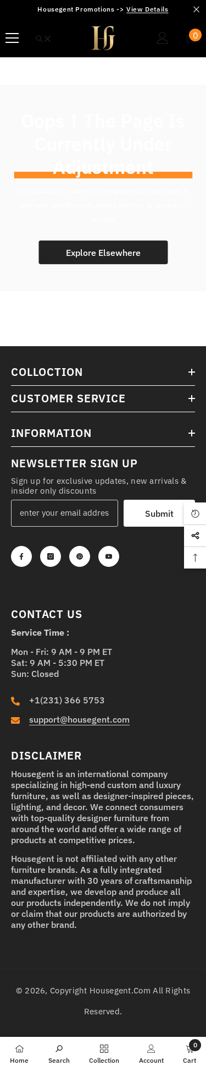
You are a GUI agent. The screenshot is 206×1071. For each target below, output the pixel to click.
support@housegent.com (79, 719)
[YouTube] (108, 556)
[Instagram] (50, 556)
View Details (147, 9)
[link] (59, 1053)
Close (196, 10)
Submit (159, 513)
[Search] (43, 39)
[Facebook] (21, 556)
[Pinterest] (79, 556)
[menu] (12, 38)
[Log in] (163, 38)
